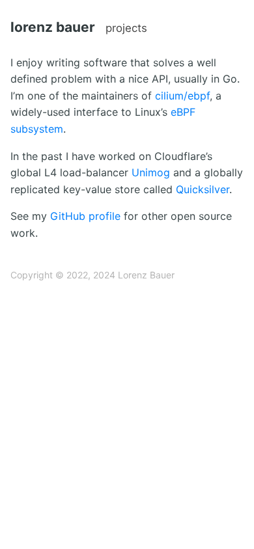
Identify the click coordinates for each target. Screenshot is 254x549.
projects (126, 27)
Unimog (151, 172)
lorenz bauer (52, 27)
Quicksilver (202, 189)
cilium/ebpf (182, 95)
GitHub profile (85, 215)
